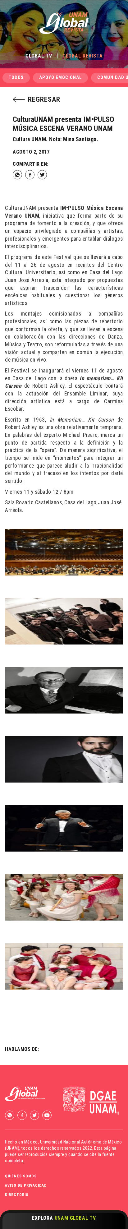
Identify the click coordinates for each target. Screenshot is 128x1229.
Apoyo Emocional (60, 77)
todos (16, 77)
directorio (17, 1195)
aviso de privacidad (26, 1185)
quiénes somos (21, 1176)
